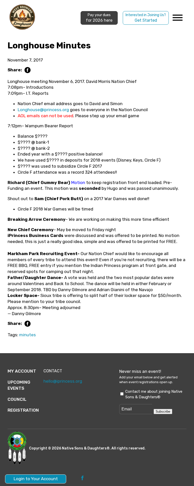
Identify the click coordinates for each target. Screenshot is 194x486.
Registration (23, 410)
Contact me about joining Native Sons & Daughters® (153, 394)
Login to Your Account (36, 478)
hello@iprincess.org (62, 381)
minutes (27, 334)
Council (17, 399)
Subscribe (163, 411)
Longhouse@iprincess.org (43, 109)
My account (22, 371)
